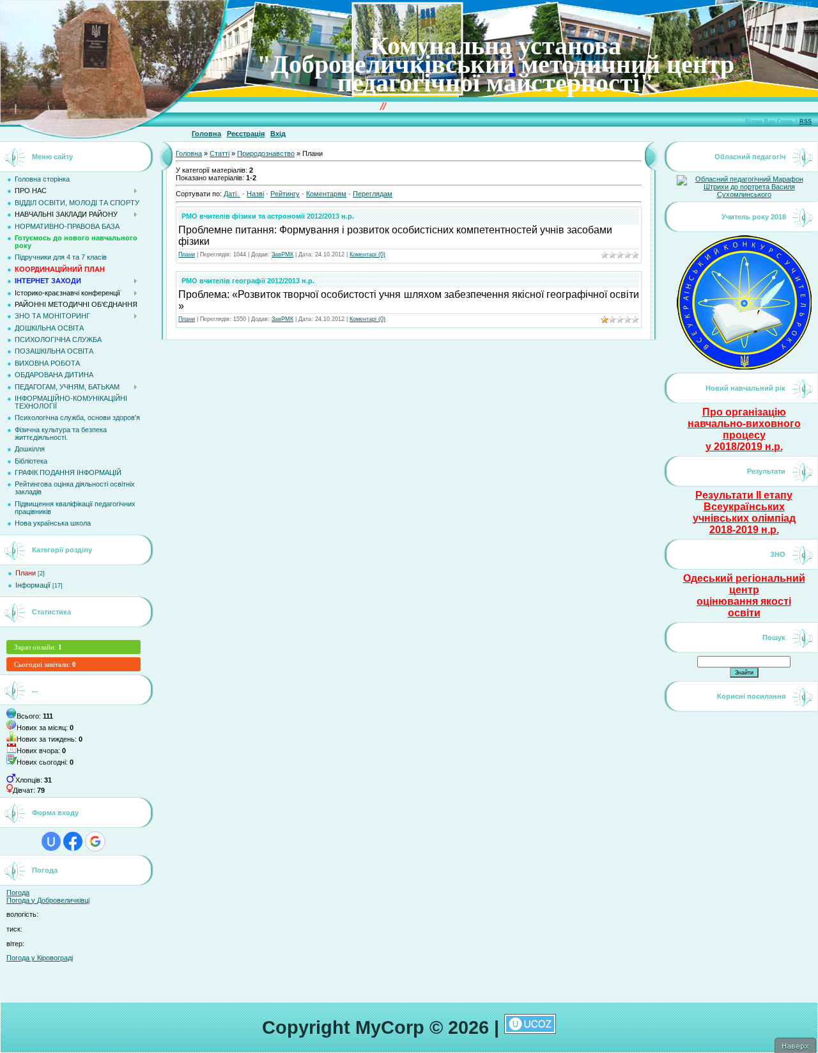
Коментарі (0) (367, 254)
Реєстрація (246, 133)
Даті (230, 194)
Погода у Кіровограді (39, 958)
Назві (255, 194)
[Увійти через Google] (95, 841)
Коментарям (326, 194)
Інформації (32, 585)
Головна (206, 133)
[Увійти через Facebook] (72, 841)
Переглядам (372, 194)
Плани (25, 573)
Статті (219, 153)
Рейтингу (285, 194)
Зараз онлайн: (38, 647)
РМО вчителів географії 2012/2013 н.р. (247, 281)
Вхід (278, 133)
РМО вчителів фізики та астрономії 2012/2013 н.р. (267, 216)
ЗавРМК (282, 254)
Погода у (47, 900)
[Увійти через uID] (51, 841)
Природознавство (266, 153)
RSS (805, 121)
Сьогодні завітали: (45, 664)
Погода (17, 892)
